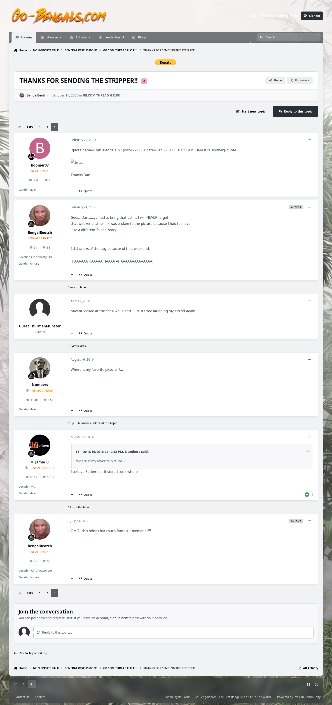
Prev (30, 127)
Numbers (40, 384)
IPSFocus (184, 697)
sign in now (119, 618)
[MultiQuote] (72, 191)
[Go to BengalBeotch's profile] (21, 95)
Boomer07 (40, 165)
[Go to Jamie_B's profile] (40, 445)
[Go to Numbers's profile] (40, 367)
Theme (169, 697)
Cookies (40, 697)
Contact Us (21, 697)
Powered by (298, 697)
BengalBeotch (37, 95)
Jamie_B (42, 462)
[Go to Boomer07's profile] (40, 148)
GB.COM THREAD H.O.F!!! (102, 95)
